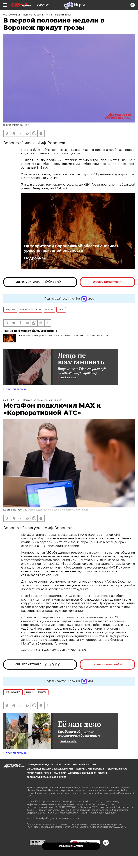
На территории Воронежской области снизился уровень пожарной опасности (71, 248)
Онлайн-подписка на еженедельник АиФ (50, 769)
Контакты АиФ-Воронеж (90, 769)
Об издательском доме (40, 765)
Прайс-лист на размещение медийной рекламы (81, 773)
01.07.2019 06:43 (11, 14)
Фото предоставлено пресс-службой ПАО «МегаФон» (58, 509)
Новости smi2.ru (15, 389)
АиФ (26, 124)
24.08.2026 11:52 (11, 400)
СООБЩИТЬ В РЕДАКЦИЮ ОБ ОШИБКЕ (46, 777)
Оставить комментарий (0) (107, 282)
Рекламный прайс (117, 769)
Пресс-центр (63, 765)
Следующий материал (71, 846)
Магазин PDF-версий (84, 765)
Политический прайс (39, 773)
